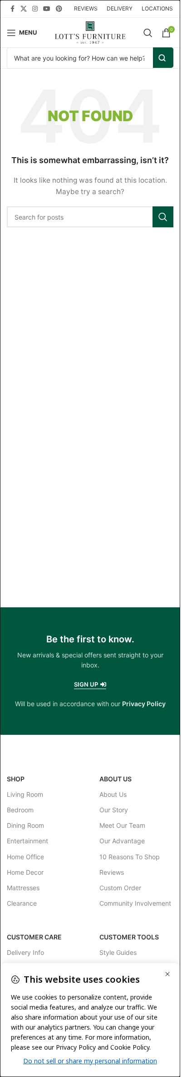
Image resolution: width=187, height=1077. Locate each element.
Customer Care (34, 937)
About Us (115, 779)
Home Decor (25, 872)
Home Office (25, 857)
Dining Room (25, 825)
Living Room (25, 794)
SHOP (16, 779)
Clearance (22, 903)
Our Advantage (122, 841)
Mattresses (23, 888)
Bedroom (20, 810)
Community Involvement (135, 903)
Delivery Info (25, 952)
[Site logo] (90, 32)
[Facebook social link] (12, 9)
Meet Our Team (122, 825)
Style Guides (118, 952)
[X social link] (24, 9)
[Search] (148, 33)
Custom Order (120, 888)
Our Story (113, 810)
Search (163, 57)
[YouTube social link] (46, 9)
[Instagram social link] (35, 9)
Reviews (111, 872)
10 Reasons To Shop (129, 857)
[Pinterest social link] (59, 9)
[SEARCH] (163, 216)
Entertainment (27, 841)
